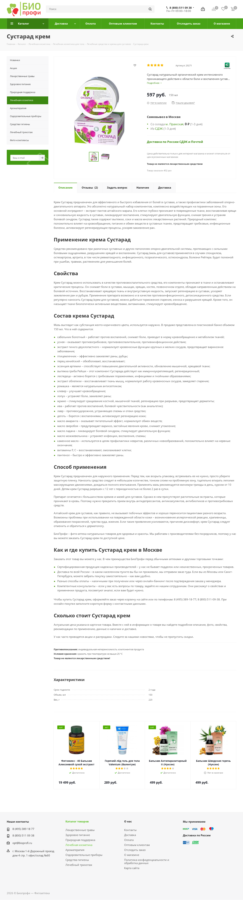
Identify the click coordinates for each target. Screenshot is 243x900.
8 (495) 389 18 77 (23, 829)
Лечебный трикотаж (78, 865)
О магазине (131, 855)
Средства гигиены (77, 860)
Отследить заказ (135, 850)
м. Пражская (174, 124)
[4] (158, 65)
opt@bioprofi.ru (22, 843)
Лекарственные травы (80, 830)
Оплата (129, 840)
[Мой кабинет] (203, 9)
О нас (128, 821)
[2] (152, 65)
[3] (155, 65)
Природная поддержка (80, 840)
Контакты (130, 830)
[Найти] (150, 9)
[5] (162, 65)
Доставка (130, 835)
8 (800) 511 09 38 (181, 7)
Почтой (197, 141)
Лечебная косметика (78, 845)
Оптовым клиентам (137, 845)
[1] (148, 65)
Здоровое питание (77, 835)
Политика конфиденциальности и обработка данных (146, 861)
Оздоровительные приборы (83, 855)
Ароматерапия (74, 850)
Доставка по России (163, 141)
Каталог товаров (77, 821)
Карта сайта (131, 868)
